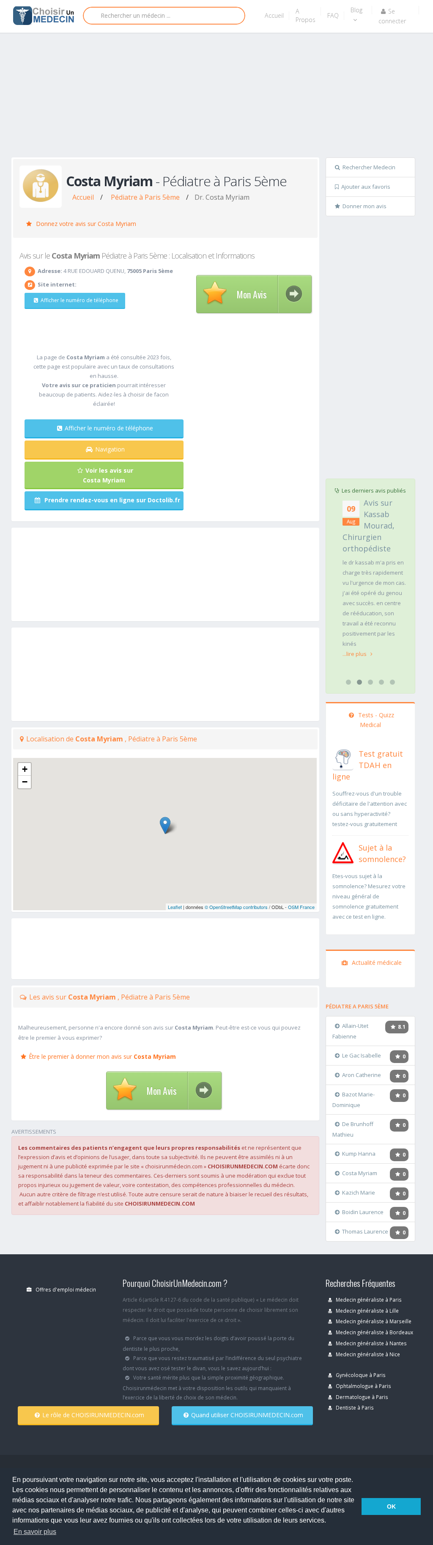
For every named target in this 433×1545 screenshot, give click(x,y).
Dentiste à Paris (354, 1407)
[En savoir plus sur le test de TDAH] (343, 758)
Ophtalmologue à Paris (362, 1386)
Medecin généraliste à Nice (367, 1354)
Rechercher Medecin (369, 167)
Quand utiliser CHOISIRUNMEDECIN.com (247, 1415)
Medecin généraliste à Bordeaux (373, 1332)
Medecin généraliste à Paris (368, 1299)
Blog (356, 10)
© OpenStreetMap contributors (236, 906)
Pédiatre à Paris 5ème (145, 197)
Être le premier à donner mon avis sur (102, 1056)
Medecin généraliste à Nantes (370, 1343)
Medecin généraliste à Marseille (372, 1321)
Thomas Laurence (365, 1231)
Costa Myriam (359, 1173)
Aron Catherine (361, 1075)
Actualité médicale (376, 962)
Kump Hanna (358, 1153)
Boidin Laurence (363, 1212)
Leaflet (175, 906)
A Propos (305, 15)
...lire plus (355, 654)
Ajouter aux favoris (365, 186)
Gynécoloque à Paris (360, 1374)
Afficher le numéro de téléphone (79, 300)
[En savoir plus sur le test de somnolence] (343, 852)
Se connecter (392, 16)
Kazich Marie (358, 1192)
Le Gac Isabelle (361, 1055)
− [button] (24, 782)
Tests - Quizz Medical (375, 720)
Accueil (274, 15)
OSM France (301, 906)
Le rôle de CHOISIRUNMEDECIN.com (93, 1415)
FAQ (333, 15)
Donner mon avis (364, 206)
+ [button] (24, 769)
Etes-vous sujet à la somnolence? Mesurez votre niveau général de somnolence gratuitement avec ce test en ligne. (369, 896)
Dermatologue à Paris (361, 1397)
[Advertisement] (222, 98)
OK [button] (391, 1506)
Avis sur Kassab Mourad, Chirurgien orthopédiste (369, 526)
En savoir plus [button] (35, 1531)
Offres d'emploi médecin (65, 1289)
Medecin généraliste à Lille (366, 1310)
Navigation (110, 449)
